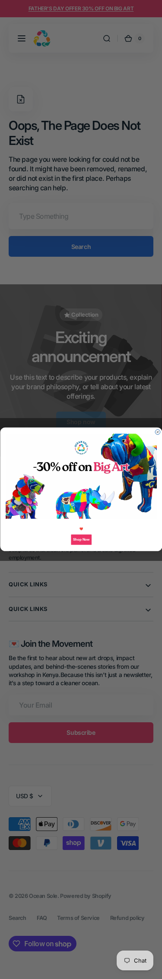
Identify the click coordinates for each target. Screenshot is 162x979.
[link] (81, 476)
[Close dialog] (157, 432)
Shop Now (81, 539)
